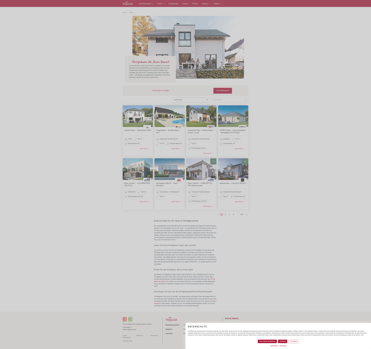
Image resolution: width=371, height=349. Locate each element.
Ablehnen (283, 341)
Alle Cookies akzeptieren (267, 341)
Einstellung (293, 341)
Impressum (283, 345)
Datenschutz (274, 345)
